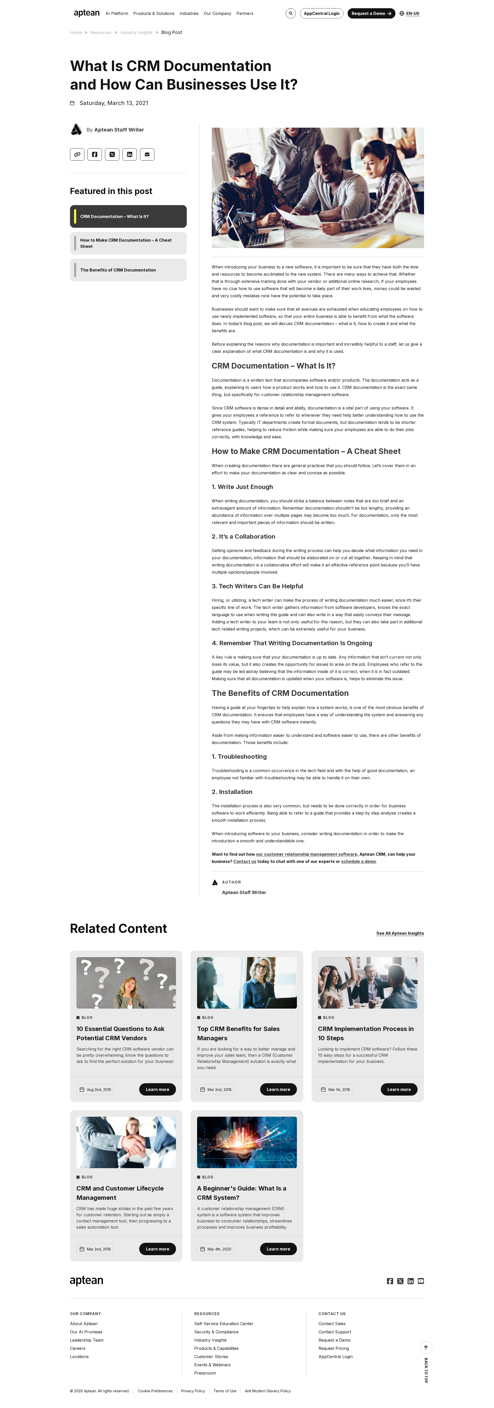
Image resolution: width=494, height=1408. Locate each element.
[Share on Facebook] (94, 154)
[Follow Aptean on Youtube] (421, 1281)
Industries (189, 13)
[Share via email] (147, 154)
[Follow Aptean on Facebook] (390, 1281)
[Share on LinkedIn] (129, 154)
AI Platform (116, 13)
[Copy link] (77, 154)
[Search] (291, 13)
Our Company (217, 13)
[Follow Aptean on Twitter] (400, 1281)
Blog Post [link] (171, 32)
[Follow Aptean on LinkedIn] (411, 1281)
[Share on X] (112, 154)
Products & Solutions (153, 13)
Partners (244, 13)
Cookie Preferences (155, 1391)
